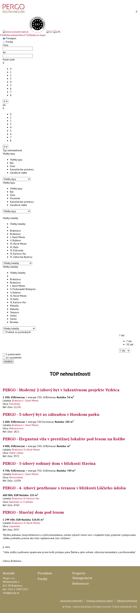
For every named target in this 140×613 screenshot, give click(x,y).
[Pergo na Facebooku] (4, 601)
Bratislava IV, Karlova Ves (25, 498)
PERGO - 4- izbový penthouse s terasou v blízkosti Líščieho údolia (64, 487)
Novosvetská (16, 477)
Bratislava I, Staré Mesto (25, 400)
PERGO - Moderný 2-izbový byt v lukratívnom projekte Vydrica (61, 389)
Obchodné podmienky (71, 600)
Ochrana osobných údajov (99, 600)
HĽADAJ (8, 361)
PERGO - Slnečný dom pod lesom (33, 512)
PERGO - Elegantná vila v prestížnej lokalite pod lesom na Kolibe (64, 438)
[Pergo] (14, 8)
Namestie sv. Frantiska (21, 502)
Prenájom (11, 38)
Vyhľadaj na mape (36, 35)
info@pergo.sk (11, 592)
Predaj (9, 41)
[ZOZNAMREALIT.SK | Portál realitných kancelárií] (16, 31)
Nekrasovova (16, 428)
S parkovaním (13, 354)
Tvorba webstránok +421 (124, 606)
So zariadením (14, 357)
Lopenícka (14, 526)
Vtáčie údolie (16, 452)
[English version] (124, 11)
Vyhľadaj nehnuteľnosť (12, 35)
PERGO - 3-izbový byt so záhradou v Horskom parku (51, 414)
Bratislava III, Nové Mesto (26, 449)
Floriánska (14, 403)
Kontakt (9, 573)
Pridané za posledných (18, 332)
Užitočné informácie (127, 600)
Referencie (80, 583)
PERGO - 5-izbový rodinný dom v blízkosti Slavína (49, 463)
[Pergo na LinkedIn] (9, 601)
